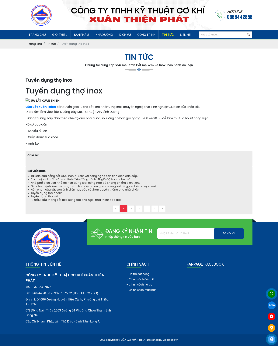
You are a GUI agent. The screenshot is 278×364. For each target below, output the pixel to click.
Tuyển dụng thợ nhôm (46, 193)
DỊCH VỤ (125, 35)
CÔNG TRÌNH (146, 35)
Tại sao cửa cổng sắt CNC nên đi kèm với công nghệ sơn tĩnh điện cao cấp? (84, 176)
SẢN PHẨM (81, 35)
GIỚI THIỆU (60, 35)
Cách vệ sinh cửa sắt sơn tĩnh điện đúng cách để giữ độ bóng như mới (81, 179)
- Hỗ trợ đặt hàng (138, 274)
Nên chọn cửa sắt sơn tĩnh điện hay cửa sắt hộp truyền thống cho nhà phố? (85, 189)
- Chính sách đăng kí (140, 279)
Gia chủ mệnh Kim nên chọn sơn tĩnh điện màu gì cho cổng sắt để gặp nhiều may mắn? (93, 186)
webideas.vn (170, 340)
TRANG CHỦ (37, 35)
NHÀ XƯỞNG (104, 35)
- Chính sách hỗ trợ (139, 284)
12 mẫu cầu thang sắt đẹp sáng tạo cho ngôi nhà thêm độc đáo (76, 200)
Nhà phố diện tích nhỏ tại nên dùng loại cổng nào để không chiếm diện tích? (85, 182)
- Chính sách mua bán (141, 290)
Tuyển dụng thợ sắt (44, 196)
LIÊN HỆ (185, 35)
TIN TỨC (168, 35)
